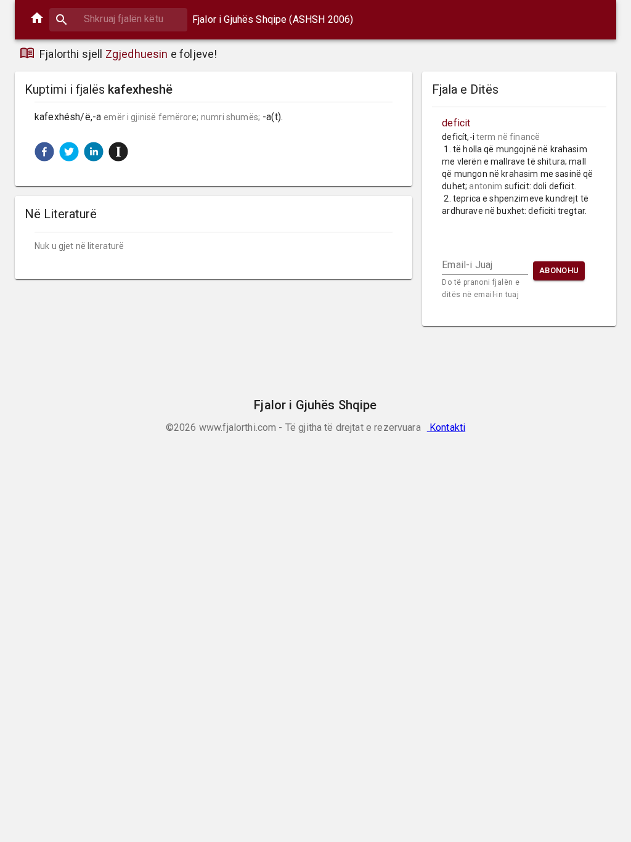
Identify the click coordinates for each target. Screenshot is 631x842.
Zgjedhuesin (136, 53)
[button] (44, 151)
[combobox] (118, 19)
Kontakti (446, 427)
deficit (456, 123)
